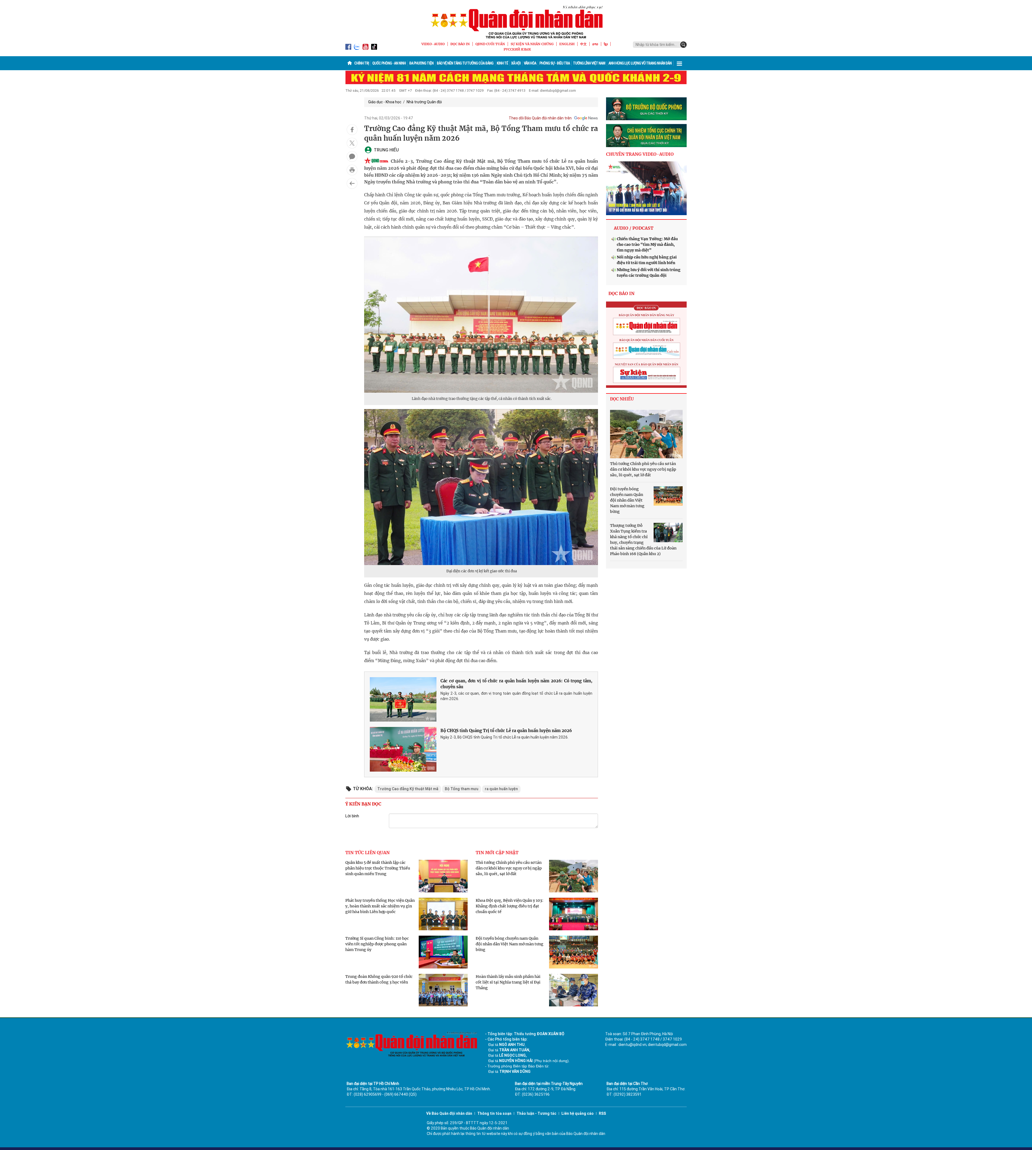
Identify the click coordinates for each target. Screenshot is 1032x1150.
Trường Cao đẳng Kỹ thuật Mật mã (407, 788)
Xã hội (516, 63)
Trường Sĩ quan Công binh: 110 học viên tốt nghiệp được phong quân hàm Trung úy (377, 944)
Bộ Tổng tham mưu (461, 788)
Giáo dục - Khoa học (384, 102)
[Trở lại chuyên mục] (352, 183)
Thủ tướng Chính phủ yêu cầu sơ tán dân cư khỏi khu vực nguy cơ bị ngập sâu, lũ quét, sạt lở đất (509, 868)
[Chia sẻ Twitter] (352, 143)
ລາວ (595, 44)
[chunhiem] (646, 135)
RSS (602, 1113)
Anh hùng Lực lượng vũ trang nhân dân (640, 63)
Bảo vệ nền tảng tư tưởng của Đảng (465, 63)
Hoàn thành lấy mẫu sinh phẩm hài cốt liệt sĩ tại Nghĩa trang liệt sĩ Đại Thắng (508, 982)
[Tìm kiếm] (683, 44)
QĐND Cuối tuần (490, 44)
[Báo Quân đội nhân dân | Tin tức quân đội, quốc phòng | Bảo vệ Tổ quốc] (516, 22)
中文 (583, 44)
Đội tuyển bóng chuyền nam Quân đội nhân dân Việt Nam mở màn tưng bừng (509, 944)
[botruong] (646, 108)
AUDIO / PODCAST (633, 228)
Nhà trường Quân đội (424, 102)
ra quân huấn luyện (501, 788)
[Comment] (352, 156)
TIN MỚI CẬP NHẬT (497, 852)
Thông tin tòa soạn (494, 1113)
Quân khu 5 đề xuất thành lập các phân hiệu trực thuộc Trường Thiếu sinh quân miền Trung (377, 868)
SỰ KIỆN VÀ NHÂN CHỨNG (532, 44)
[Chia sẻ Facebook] (352, 129)
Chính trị (361, 63)
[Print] (352, 170)
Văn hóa (530, 63)
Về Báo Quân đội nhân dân (449, 1113)
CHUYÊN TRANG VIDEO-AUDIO (640, 154)
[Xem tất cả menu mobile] (679, 63)
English (567, 44)
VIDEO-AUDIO (433, 44)
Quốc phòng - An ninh (389, 63)
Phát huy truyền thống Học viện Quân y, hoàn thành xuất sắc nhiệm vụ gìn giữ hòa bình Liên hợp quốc (380, 906)
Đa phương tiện (421, 63)
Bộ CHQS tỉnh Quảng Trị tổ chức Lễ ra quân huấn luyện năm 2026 (506, 730)
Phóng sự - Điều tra (554, 63)
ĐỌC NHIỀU (622, 399)
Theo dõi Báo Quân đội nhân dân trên (540, 118)
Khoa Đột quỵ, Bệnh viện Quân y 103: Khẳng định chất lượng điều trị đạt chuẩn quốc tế (509, 906)
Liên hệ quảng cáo (577, 1113)
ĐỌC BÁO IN (460, 44)
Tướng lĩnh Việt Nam (589, 63)
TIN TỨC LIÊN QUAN (367, 852)
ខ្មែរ (606, 44)
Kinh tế (502, 63)
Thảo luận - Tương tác (536, 1113)
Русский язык (517, 49)
